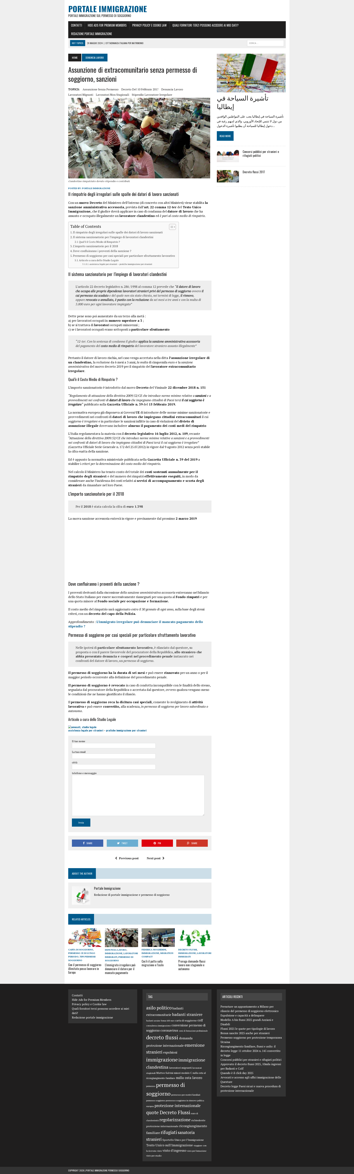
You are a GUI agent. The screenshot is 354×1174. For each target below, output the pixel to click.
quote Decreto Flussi (168, 1112)
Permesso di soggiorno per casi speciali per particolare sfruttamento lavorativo (124, 256)
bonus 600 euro (167, 1020)
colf (200, 1020)
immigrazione (113, 953)
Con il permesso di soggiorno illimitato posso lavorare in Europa (84, 969)
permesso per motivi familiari (185, 1094)
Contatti (76, 25)
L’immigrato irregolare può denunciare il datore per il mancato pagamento (120, 969)
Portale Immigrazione (96, 188)
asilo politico (159, 1008)
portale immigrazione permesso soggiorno (107, 1170)
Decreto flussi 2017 (254, 172)
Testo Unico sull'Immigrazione (169, 1145)
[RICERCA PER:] (265, 42)
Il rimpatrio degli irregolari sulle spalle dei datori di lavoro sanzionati (118, 232)
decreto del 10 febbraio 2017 (140, 89)
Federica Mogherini (154, 949)
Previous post (129, 858)
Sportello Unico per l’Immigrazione (183, 1140)
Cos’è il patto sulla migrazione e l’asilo (153, 963)
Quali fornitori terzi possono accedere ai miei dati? (205, 25)
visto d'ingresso (174, 1150)
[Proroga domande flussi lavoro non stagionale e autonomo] (194, 944)
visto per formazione (196, 1150)
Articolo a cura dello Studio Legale (99, 260)
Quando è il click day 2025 (237, 1073)
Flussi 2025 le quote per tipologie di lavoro (248, 1028)
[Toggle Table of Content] (170, 227)
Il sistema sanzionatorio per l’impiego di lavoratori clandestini (113, 237)
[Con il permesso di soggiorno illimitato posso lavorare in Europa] (84, 944)
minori (177, 1073)
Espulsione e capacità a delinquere (242, 1015)
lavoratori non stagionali (112, 94)
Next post (154, 858)
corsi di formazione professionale (193, 1031)
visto (159, 1150)
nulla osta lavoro (189, 1077)
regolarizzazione (174, 1120)
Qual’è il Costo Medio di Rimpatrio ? (99, 242)
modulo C (186, 1073)
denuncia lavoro (172, 89)
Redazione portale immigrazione (91, 34)
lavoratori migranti (80, 94)
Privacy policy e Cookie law (149, 25)
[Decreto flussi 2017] (228, 180)
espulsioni (170, 1052)
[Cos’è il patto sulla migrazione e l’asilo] (158, 944)
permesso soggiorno (155, 1100)
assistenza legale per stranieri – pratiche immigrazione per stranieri (120, 264)
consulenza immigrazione (158, 1025)
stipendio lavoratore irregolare (152, 94)
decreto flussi (187, 949)
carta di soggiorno (80, 949)
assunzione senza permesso (101, 89)
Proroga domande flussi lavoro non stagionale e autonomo (191, 965)
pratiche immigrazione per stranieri (126, 730)
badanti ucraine (153, 1020)
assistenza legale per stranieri (85, 730)
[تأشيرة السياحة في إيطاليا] (251, 90)
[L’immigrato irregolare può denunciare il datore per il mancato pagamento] (121, 945)
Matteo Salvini (164, 1073)
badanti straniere (187, 1014)
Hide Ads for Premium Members (107, 25)
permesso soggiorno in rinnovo (181, 1100)
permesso (150, 1086)
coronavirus (169, 1030)
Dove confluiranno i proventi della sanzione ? (102, 251)
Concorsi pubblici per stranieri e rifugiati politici (261, 153)
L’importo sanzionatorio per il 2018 (95, 246)
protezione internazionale (178, 1105)
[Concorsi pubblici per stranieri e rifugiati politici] (228, 160)
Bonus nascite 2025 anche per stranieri (245, 1033)
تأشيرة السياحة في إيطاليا (242, 102)
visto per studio (154, 1155)
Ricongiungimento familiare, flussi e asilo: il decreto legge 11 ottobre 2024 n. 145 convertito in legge (250, 1050)
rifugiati (169, 1132)
